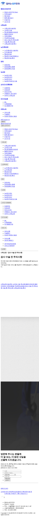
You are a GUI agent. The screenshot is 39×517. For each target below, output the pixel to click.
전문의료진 (8, 14)
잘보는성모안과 (6, 9)
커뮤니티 (4, 109)
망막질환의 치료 (9, 68)
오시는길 (7, 21)
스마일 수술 (8, 30)
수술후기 (7, 114)
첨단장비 (7, 16)
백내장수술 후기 (9, 58)
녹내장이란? (8, 77)
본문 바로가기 (5, 119)
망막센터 (7, 65)
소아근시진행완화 (6, 84)
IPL (5, 102)
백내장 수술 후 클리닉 (11, 56)
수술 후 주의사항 (9, 42)
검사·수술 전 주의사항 (11, 40)
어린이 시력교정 (9, 95)
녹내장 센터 (8, 75)
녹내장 (3, 72)
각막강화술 (8, 36)
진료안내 (7, 20)
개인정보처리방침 (10, 244)
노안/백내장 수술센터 (11, 50)
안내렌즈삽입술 (9, 38)
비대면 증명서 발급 (10, 116)
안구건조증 (4, 99)
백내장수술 (8, 54)
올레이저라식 (8, 34)
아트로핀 (7, 90)
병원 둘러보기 (8, 18)
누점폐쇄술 (8, 104)
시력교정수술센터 (10, 28)
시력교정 (4, 25)
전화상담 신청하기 (7, 479)
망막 (2, 61)
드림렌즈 (7, 88)
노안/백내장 (4, 47)
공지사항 (7, 112)
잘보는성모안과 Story (11, 12)
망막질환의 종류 (9, 67)
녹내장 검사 (8, 79)
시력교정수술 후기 (10, 43)
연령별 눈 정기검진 (10, 93)
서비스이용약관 (9, 245)
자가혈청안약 (8, 106)
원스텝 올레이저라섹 (11, 32)
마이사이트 (8, 91)
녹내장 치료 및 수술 (10, 81)
